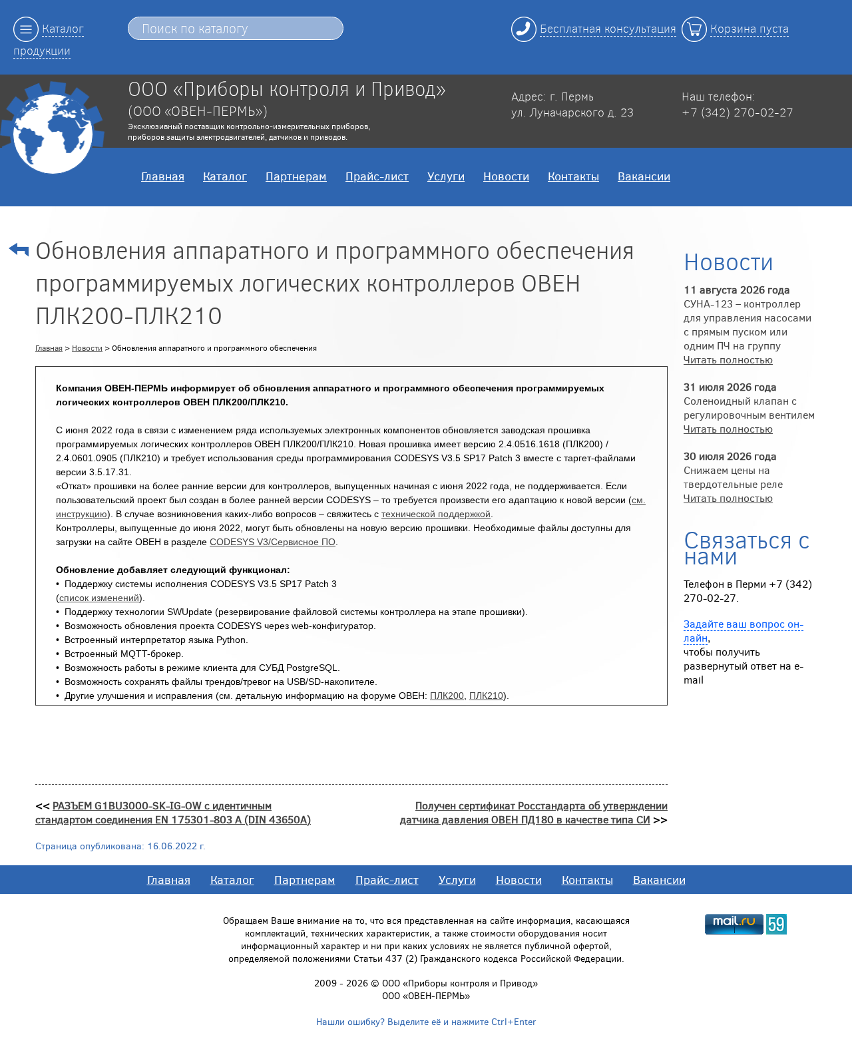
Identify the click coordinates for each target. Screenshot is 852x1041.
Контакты (573, 176)
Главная (162, 176)
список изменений (99, 597)
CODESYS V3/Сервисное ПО (272, 541)
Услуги (446, 176)
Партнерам (296, 176)
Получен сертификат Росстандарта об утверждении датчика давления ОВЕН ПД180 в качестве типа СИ (534, 812)
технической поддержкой (436, 514)
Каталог (225, 176)
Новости (506, 176)
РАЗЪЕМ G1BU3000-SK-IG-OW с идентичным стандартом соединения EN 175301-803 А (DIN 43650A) (173, 812)
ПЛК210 (486, 695)
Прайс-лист (377, 176)
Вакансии (644, 176)
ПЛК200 (447, 695)
